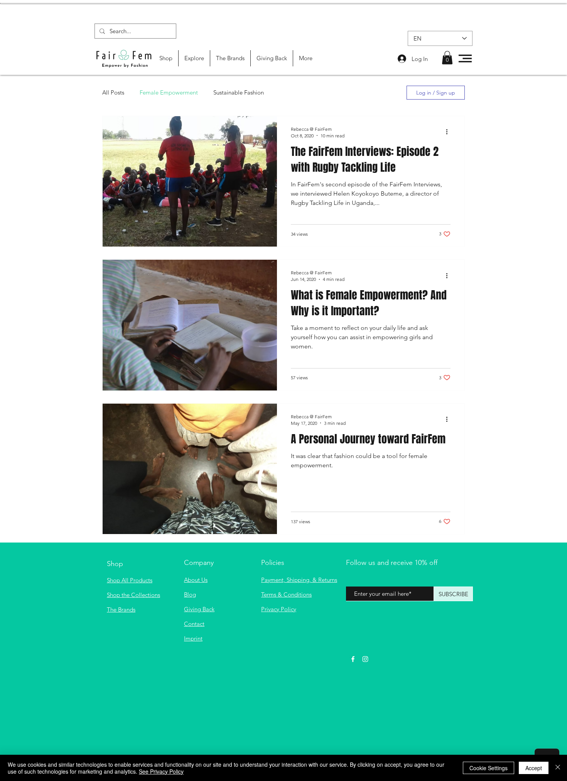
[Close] (557, 768)
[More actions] (449, 132)
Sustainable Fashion (238, 92)
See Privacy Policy (161, 771)
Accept (533, 768)
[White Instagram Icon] (365, 659)
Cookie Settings (488, 768)
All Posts (113, 92)
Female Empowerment (169, 92)
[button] (447, 57)
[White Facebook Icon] (353, 659)
